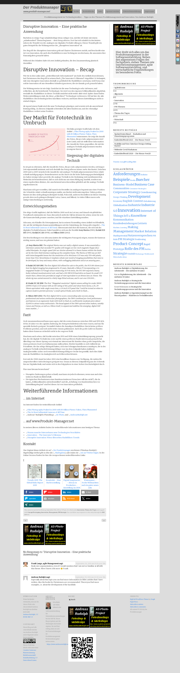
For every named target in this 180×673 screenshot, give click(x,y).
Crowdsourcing (148, 192)
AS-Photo (60, 415)
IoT (126, 215)
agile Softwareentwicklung (134, 66)
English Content (133, 201)
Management (53, 512)
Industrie (134, 205)
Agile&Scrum (119, 88)
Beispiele (121, 179)
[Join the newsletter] (177, 50)
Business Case (144, 184)
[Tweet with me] (177, 60)
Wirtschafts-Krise (120, 257)
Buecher (143, 179)
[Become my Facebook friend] (177, 36)
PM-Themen (119, 107)
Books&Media (88, 11)
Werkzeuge (139, 254)
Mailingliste (60, 453)
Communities (121, 188)
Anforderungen (126, 174)
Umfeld (131, 254)
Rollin (148, 249)
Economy (117, 201)
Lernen (142, 223)
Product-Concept (128, 244)
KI (129, 216)
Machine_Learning (120, 228)
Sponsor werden (112, 11)
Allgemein (118, 94)
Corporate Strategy (126, 192)
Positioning (140, 239)
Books (133, 180)
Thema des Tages (90, 510)
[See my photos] (177, 41)
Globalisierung (149, 201)
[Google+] (177, 45)
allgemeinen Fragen (133, 59)
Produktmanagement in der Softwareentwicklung (132, 56)
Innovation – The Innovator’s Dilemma (44, 435)
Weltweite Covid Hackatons (125, 150)
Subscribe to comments (138, 607)
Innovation (80, 510)
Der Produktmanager (61, 450)
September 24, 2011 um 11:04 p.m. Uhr (91, 564)
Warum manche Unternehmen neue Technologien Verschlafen (53, 432)
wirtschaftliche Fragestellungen (135, 69)
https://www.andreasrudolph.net (54, 644)
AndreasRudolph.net (78, 415)
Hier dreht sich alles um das (132, 52)
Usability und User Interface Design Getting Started (132, 145)
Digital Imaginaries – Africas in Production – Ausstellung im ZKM (71, 484)
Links (100, 11)
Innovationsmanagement (131, 64)
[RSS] (177, 55)
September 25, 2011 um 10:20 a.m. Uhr (91, 577)
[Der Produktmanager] (47, 12)
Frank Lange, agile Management (45, 563)
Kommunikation (123, 219)
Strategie (120, 253)
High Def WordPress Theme (139, 599)
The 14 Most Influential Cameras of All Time (46, 412)
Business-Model (123, 184)
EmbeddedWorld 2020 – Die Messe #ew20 (132, 153)
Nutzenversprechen (140, 235)
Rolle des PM (135, 249)
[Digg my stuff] (177, 31)
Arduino (144, 175)
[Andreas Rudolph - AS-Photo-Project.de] (55, 544)
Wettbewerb (149, 254)
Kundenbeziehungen (125, 223)
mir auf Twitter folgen (89, 453)
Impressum (149, 11)
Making (133, 227)
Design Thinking (120, 197)
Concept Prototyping (34, 512)
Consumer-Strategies (138, 189)
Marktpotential (120, 236)
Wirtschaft (118, 119)
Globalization (120, 205)
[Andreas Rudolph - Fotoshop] (34, 544)
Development (139, 196)
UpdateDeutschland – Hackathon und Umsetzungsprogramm (130, 135)
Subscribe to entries (136, 604)
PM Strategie (62, 512)
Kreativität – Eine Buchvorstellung (53, 481)
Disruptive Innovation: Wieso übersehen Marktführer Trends (53, 437)
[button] (32, 492)
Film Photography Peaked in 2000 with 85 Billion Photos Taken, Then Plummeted (85, 134)
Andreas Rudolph (38, 577)
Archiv (76, 11)
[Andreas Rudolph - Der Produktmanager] (82, 661)
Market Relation (145, 231)
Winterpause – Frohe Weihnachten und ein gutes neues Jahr (90, 484)
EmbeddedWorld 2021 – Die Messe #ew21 (132, 140)
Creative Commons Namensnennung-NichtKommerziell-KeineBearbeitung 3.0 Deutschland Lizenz (30, 655)
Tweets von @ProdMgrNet (124, 162)
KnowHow (138, 216)
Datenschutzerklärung (132, 11)
